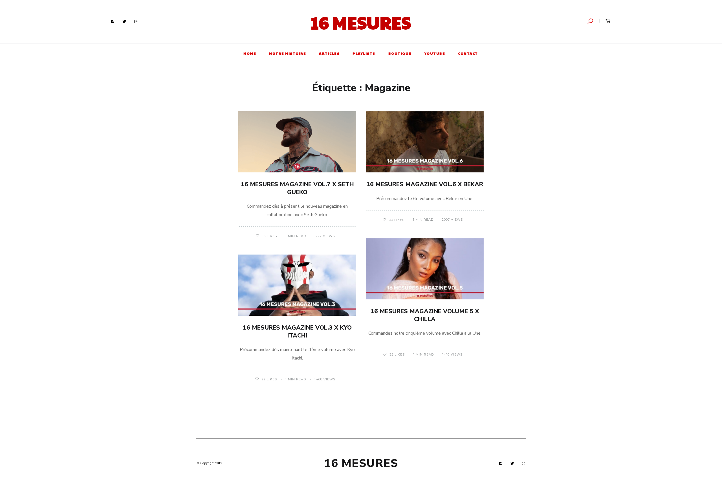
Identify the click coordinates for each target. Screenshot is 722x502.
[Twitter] (124, 22)
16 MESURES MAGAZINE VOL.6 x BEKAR (424, 184)
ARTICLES (329, 53)
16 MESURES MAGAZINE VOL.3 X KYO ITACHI (297, 331)
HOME (249, 53)
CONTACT (468, 53)
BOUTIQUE (399, 53)
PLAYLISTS (364, 53)
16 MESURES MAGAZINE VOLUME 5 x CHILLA (425, 315)
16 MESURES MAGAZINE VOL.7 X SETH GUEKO (297, 188)
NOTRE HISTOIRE (287, 53)
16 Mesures (361, 22)
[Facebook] (113, 22)
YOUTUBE (434, 53)
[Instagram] (136, 22)
